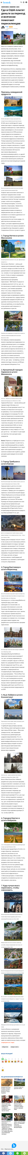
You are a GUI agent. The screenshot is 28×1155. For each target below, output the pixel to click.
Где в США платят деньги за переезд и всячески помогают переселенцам (13, 16)
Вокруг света (5, 6)
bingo (6, 26)
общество (5, 1047)
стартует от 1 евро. (7, 1042)
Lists (18, 6)
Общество (12, 6)
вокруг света (14, 1047)
